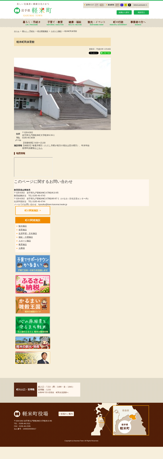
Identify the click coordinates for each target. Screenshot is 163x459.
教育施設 (23, 244)
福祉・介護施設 (26, 237)
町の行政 (118, 22)
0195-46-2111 (24, 423)
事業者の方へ (138, 22)
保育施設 (23, 230)
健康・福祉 (75, 22)
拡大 (101, 5)
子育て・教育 (55, 22)
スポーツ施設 (56, 31)
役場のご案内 (67, 414)
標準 (96, 5)
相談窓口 (141, 12)
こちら (39, 148)
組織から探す (124, 12)
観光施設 (23, 226)
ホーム (16, 31)
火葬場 (22, 248)
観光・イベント (97, 22)
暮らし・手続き (32, 22)
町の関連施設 (42, 31)
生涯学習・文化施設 (28, 233)
